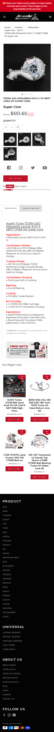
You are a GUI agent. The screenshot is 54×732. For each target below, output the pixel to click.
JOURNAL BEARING (11, 632)
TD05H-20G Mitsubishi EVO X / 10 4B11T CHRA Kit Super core (26, 99)
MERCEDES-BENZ (11, 557)
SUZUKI (6, 599)
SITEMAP (7, 694)
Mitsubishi (33, 27)
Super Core (9, 30)
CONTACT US (8, 699)
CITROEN (7, 515)
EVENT (6, 690)
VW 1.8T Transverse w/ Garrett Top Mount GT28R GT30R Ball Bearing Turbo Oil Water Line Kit (39, 462)
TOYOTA (6, 604)
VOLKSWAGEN (9, 612)
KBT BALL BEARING (11, 636)
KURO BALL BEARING (12, 641)
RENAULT (7, 583)
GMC (5, 532)
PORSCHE (7, 578)
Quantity (9, 120)
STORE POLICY (9, 669)
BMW (5, 511)
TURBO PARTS (9, 649)
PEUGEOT (7, 574)
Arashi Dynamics (15, 723)
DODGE (6, 519)
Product (19, 27)
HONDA (6, 536)
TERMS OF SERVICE (12, 673)
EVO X (20, 30)
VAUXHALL (7, 608)
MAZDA (6, 553)
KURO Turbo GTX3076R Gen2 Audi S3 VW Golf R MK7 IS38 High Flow (14, 405)
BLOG (5, 686)
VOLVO (6, 616)
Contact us (11, 330)
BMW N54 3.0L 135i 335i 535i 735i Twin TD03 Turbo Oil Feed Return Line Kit (40, 405)
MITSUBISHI (8, 566)
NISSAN (6, 570)
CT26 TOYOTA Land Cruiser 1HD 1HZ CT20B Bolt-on (14, 458)
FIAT (5, 523)
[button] (22, 94)
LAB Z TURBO (9, 645)
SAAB (5, 587)
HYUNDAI (7, 540)
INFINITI (7, 545)
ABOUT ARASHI (9, 665)
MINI (5, 561)
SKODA (6, 591)
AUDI (5, 507)
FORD (5, 528)
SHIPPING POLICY (11, 682)
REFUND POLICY (10, 677)
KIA (4, 549)
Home (7, 27)
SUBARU (6, 595)
